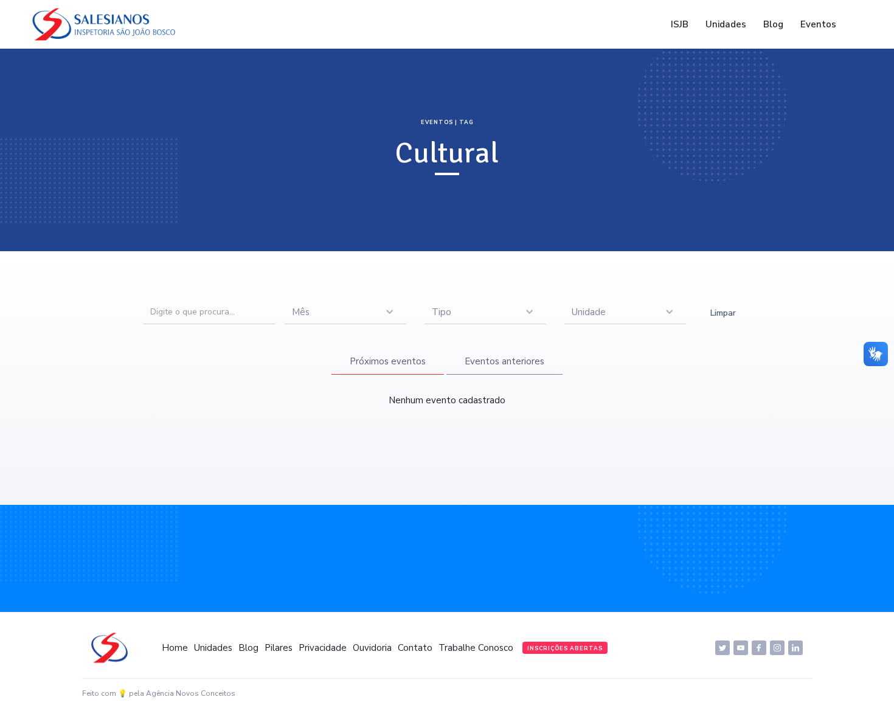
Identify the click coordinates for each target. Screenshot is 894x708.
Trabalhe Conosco (475, 648)
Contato (415, 648)
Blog (773, 24)
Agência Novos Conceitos (190, 693)
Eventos (818, 24)
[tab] (387, 362)
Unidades (725, 24)
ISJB (679, 24)
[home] (107, 24)
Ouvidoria (372, 648)
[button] (345, 312)
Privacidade (323, 648)
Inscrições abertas (565, 648)
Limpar (723, 313)
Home (175, 648)
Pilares (279, 648)
